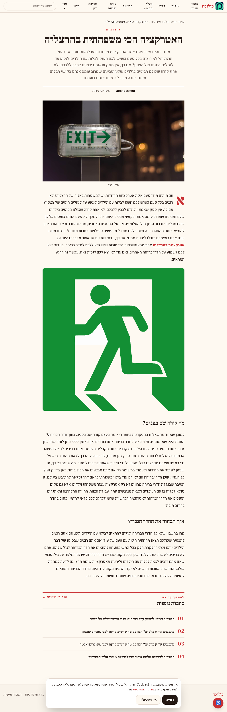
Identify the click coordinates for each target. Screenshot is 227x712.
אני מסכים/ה (148, 699)
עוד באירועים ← (55, 597)
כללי (162, 6)
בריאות (127, 6)
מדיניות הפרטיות (143, 689)
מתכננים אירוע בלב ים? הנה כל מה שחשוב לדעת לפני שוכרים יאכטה (128, 632)
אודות (175, 6)
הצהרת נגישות (13, 694)
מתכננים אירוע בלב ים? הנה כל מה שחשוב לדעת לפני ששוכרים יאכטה (127, 644)
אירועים (156, 22)
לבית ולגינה (112, 6)
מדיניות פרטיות (34, 694)
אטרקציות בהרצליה (168, 245)
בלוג (76, 6)
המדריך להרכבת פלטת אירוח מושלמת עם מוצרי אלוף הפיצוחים (131, 657)
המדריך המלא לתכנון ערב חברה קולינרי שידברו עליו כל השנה (132, 619)
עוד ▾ (64, 6)
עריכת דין (92, 6)
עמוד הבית (194, 6)
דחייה (170, 699)
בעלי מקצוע (148, 6)
